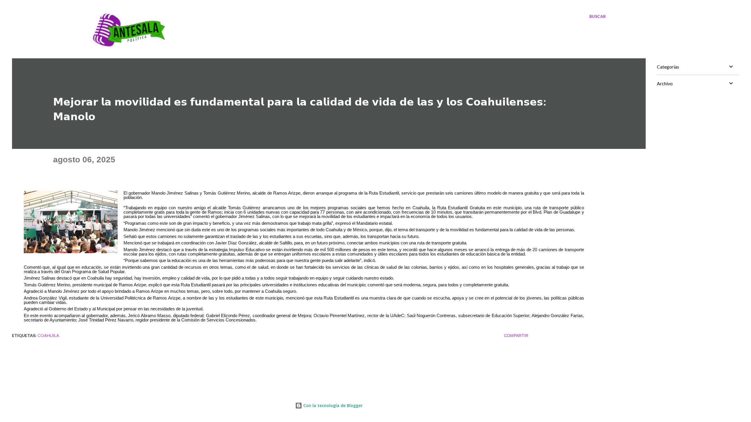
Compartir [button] (516, 335)
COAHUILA (48, 335)
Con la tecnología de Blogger (332, 405)
